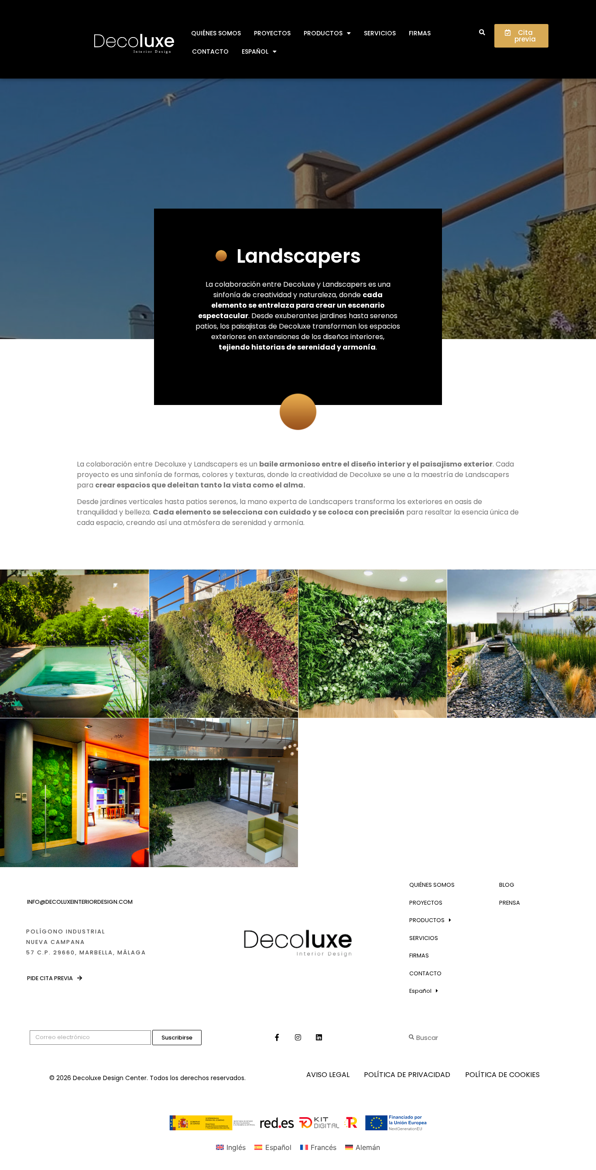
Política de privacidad (407, 1075)
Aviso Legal (327, 1075)
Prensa (509, 902)
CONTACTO (210, 51)
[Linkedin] (318, 1037)
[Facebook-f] (277, 1037)
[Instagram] (298, 1037)
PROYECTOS (272, 33)
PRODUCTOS (323, 33)
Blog (506, 885)
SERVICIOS (380, 33)
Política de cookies (502, 1075)
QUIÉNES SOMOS (216, 33)
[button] (481, 32)
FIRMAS (420, 33)
